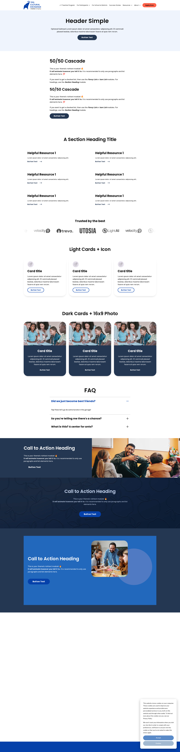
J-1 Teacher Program (67, 5)
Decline (158, 743)
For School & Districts (99, 5)
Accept (158, 738)
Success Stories (115, 5)
